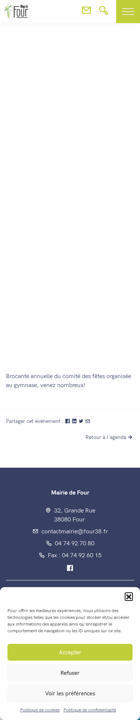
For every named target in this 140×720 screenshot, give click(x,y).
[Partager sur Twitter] (81, 421)
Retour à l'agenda (105, 437)
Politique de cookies (40, 710)
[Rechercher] (103, 13)
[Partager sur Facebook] (68, 421)
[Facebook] (70, 568)
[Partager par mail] (87, 421)
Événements (111, 215)
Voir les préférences (70, 693)
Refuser (70, 673)
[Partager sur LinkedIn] (75, 421)
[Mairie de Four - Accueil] (9, 168)
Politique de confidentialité (89, 710)
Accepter (70, 652)
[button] (129, 596)
